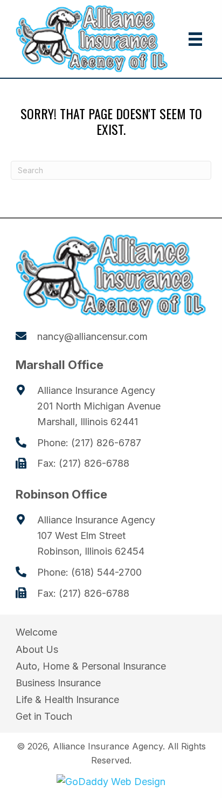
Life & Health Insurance (67, 699)
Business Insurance (58, 682)
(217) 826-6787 (106, 442)
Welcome (36, 632)
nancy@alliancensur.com (92, 336)
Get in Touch (44, 716)
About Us (37, 649)
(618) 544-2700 (106, 572)
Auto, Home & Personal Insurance (91, 666)
